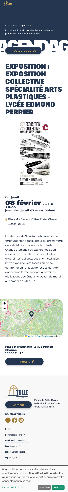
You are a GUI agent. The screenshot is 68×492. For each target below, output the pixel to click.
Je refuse (44, 487)
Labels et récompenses (15, 440)
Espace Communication (15, 451)
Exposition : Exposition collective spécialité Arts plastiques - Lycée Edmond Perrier (29, 32)
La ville (8, 429)
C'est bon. (58, 487)
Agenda (25, 25)
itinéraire (24, 361)
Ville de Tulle (11, 25)
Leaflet (30, 335)
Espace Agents (11, 457)
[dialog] (34, 479)
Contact (18, 405)
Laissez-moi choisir (13, 487)
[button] (31, 313)
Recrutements (11, 446)
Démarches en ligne (13, 434)
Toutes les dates (24, 50)
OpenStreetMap (44, 335)
